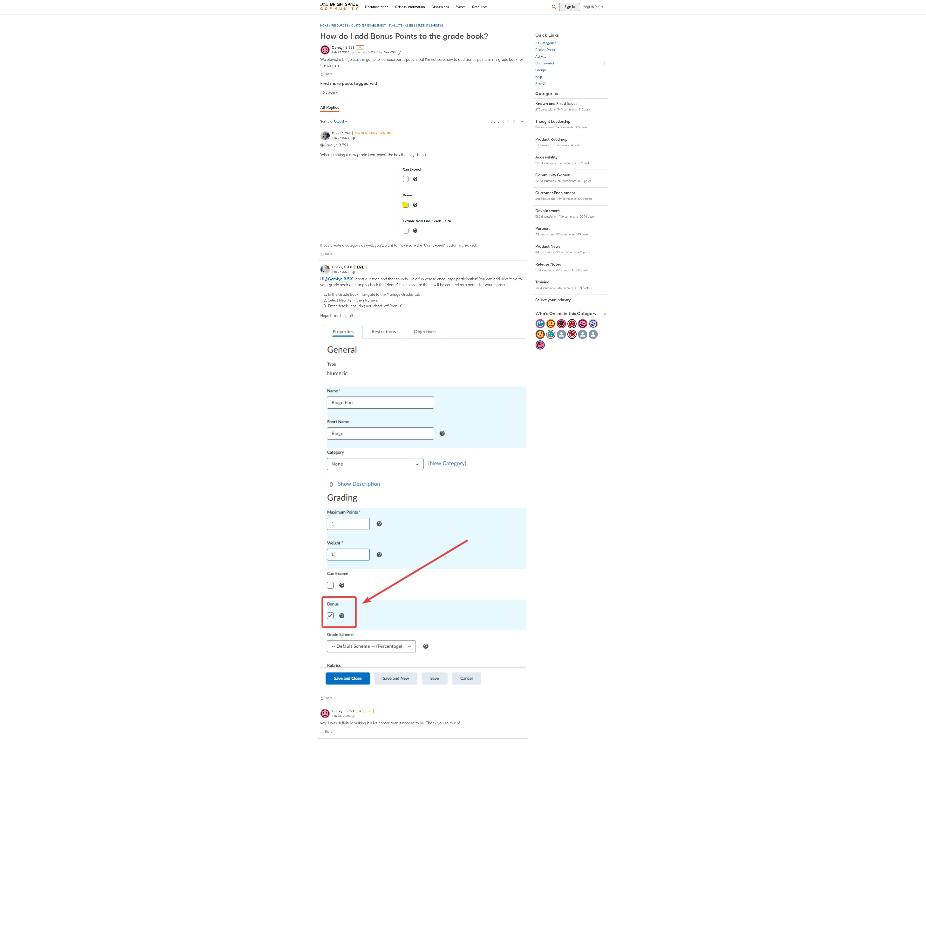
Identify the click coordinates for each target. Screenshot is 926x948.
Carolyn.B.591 (343, 47)
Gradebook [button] (330, 92)
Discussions (440, 7)
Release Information (410, 7)
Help (538, 77)
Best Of (540, 84)
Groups (540, 70)
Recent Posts (545, 50)
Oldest (339, 122)
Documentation (376, 7)
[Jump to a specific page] (522, 121)
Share (326, 74)
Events (460, 7)
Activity (540, 56)
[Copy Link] (399, 52)
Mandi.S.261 (341, 133)
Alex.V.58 (389, 52)
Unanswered (570, 63)
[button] (553, 7)
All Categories (545, 43)
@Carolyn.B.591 (339, 279)
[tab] (329, 107)
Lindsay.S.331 (342, 267)
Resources (479, 7)
